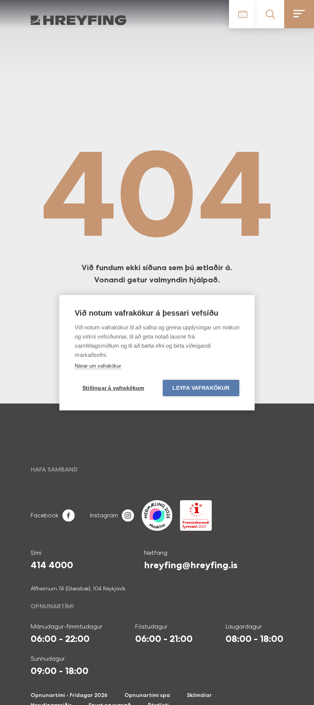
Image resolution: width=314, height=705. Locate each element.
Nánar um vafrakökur (98, 366)
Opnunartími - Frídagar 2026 (69, 695)
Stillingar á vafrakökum (113, 388)
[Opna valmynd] (299, 14)
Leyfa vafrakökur (200, 388)
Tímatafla (243, 14)
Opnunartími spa (147, 695)
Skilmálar (199, 695)
